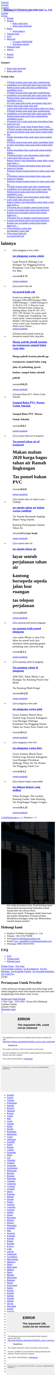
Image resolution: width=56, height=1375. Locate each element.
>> (22, 817)
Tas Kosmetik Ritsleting (43, 971)
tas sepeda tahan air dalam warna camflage (28, 509)
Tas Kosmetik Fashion (21, 971)
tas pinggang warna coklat (28, 255)
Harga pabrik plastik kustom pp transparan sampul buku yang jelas (30, 345)
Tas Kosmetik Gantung (11, 969)
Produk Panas (7, 966)
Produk (10, 21)
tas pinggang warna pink (18, 231)
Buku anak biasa (20, 23)
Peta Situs (20, 966)
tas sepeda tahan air (24, 548)
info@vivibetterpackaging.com (26, 938)
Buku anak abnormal (22, 26)
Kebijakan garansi (21, 44)
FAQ (9, 36)
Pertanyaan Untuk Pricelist (13, 999)
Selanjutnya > (14, 817)
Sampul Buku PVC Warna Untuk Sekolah (29, 404)
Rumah (10, 18)
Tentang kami (13, 34)
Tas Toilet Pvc (7, 974)
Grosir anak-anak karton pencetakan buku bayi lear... (31, 108)
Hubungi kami (13, 47)
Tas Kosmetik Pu (31, 969)
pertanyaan (18, 281)
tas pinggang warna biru (27, 748)
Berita (9, 28)
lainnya (10, 49)
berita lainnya (19, 31)
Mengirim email (8, 1009)
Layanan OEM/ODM (22, 41)
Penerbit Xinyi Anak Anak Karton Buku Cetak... (29, 126)
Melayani (11, 39)
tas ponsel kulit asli (15, 236)
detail (25, 281)
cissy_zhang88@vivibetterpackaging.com (33, 941)
